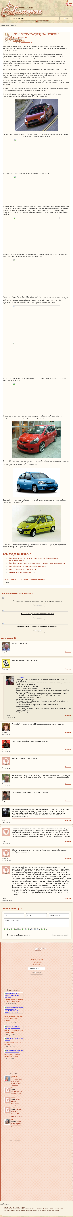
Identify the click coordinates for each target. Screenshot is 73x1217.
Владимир (21, 677)
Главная (3, 25)
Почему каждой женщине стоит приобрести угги (16, 1124)
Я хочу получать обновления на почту (18, 935)
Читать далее (37, 605)
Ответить (68, 652)
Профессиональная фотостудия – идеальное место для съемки (16, 1082)
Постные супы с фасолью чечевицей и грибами (12, 1055)
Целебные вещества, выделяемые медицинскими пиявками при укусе (17, 1113)
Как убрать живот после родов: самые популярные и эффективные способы (37, 563)
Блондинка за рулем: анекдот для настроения (13, 1031)
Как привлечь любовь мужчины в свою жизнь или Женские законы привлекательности (33, 559)
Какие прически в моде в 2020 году (22, 569)
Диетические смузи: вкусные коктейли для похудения (13, 1000)
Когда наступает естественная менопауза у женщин (17, 1102)
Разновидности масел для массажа (12, 1043)
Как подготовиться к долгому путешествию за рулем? (37, 627)
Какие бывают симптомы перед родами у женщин (27, 566)
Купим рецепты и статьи (40, 949)
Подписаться (36, 972)
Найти (66, 18)
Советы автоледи (11, 25)
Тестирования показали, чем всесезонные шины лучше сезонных (37, 601)
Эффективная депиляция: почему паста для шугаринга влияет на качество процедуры (13, 1017)
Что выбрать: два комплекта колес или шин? (37, 614)
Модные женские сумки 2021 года (22, 572)
